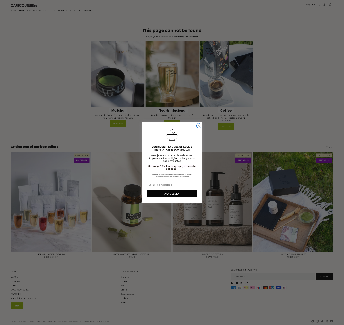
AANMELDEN (172, 193)
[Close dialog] (198, 125)
